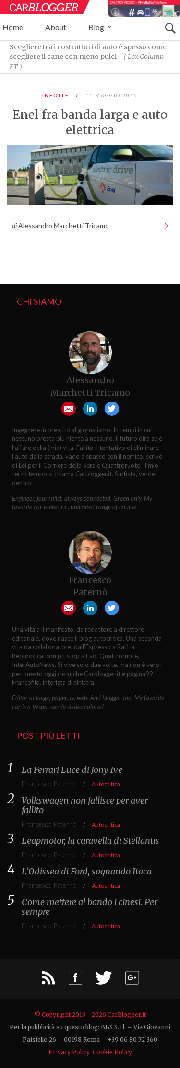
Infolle (55, 95)
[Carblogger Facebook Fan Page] (75, 980)
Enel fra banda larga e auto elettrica (90, 122)
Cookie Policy (112, 1052)
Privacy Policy (69, 1052)
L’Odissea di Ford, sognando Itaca (87, 871)
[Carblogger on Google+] (132, 980)
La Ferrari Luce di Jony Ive (72, 769)
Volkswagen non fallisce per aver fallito (85, 805)
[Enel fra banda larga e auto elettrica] (90, 175)
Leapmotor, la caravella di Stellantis (90, 840)
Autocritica (106, 784)
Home (12, 27)
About (55, 27)
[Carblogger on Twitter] (104, 980)
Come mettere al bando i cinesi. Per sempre (89, 906)
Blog (97, 27)
